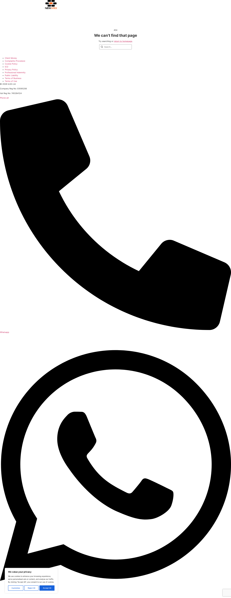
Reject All (31, 588)
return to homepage (123, 41)
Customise (16, 588)
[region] (31, 580)
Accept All (47, 588)
